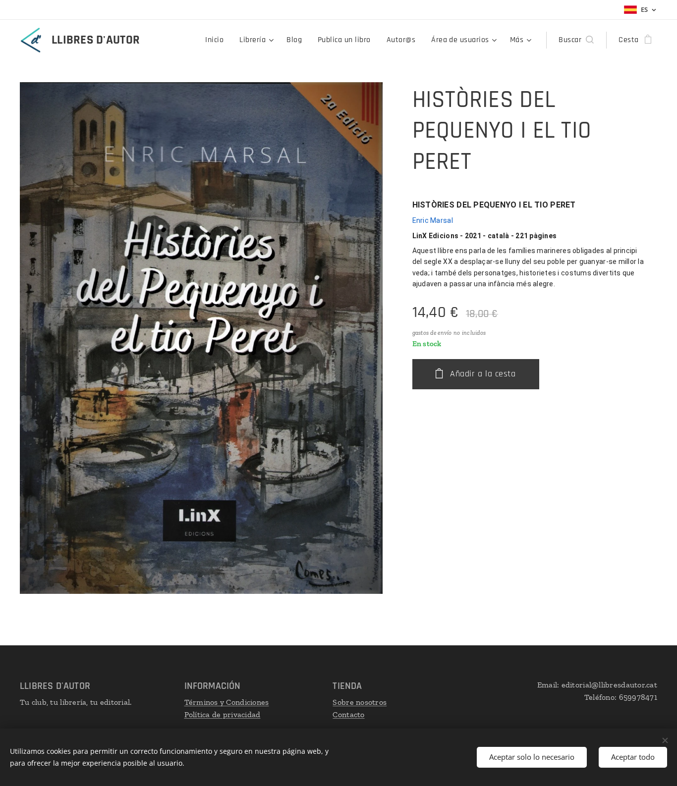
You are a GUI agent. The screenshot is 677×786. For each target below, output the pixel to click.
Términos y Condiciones (226, 702)
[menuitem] (217, 40)
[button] (576, 40)
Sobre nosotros (360, 702)
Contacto (348, 714)
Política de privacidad (222, 714)
